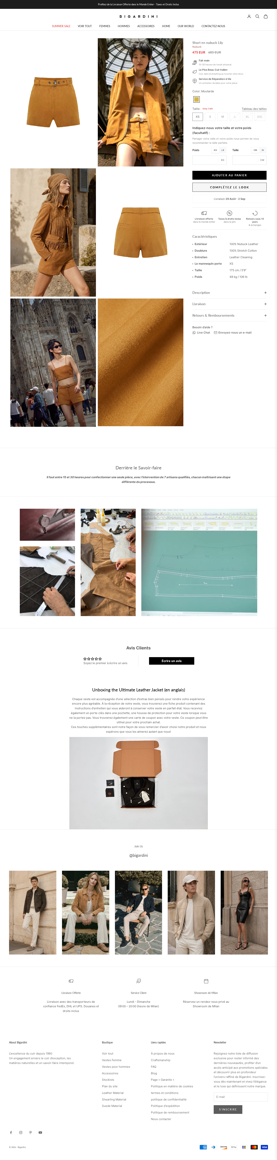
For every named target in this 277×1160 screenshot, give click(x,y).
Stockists (108, 1079)
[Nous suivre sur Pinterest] (30, 1132)
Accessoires (110, 1073)
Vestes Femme (112, 1060)
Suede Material (112, 1106)
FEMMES (104, 26)
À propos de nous (162, 1053)
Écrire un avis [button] (172, 661)
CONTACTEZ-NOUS (213, 26)
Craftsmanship (160, 1060)
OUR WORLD (186, 26)
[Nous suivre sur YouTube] (40, 1132)
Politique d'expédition (165, 1106)
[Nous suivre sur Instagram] (21, 1132)
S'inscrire (228, 1109)
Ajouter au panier (229, 175)
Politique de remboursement (170, 1112)
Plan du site (110, 1086)
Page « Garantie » (162, 1079)
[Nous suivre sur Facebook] (11, 1132)
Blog (154, 1073)
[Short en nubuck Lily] (196, 99)
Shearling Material (114, 1099)
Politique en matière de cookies (172, 1086)
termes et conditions (164, 1093)
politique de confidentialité (169, 1099)
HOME (166, 26)
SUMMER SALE (61, 26)
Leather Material (113, 1093)
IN (263, 150)
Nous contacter (161, 1119)
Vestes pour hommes (116, 1066)
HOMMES (124, 26)
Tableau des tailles (254, 108)
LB (222, 150)
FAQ (153, 1066)
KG (215, 150)
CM (255, 150)
